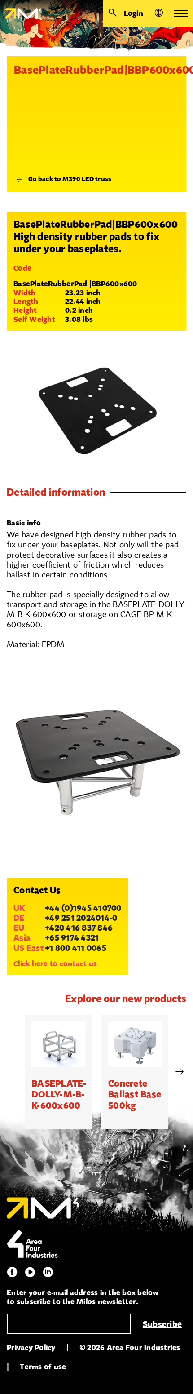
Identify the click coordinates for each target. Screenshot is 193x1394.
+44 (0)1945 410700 (83, 908)
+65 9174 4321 (72, 937)
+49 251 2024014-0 (81, 918)
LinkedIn (48, 1272)
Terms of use (43, 1367)
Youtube (30, 1272)
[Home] (21, 13)
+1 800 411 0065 (75, 948)
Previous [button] (13, 1072)
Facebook (12, 1272)
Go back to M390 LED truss (69, 179)
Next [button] (179, 1072)
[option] (58, 1072)
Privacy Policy (31, 1347)
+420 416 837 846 (79, 927)
